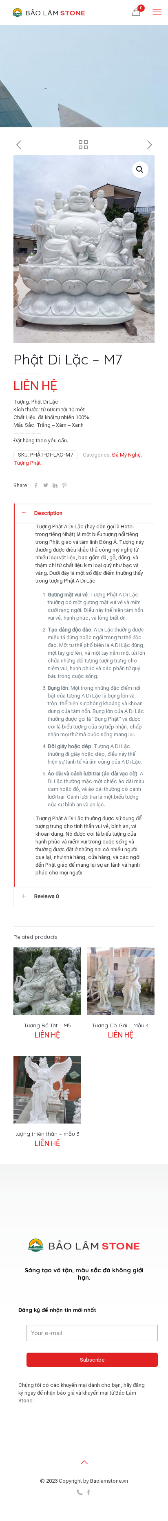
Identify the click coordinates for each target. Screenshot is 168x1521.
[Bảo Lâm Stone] (49, 12)
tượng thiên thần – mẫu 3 (47, 1133)
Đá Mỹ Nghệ (126, 455)
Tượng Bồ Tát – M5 (47, 1025)
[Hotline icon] (80, 1492)
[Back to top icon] (84, 1462)
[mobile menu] (157, 12)
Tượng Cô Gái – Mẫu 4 (120, 1025)
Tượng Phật (27, 463)
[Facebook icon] (88, 1492)
